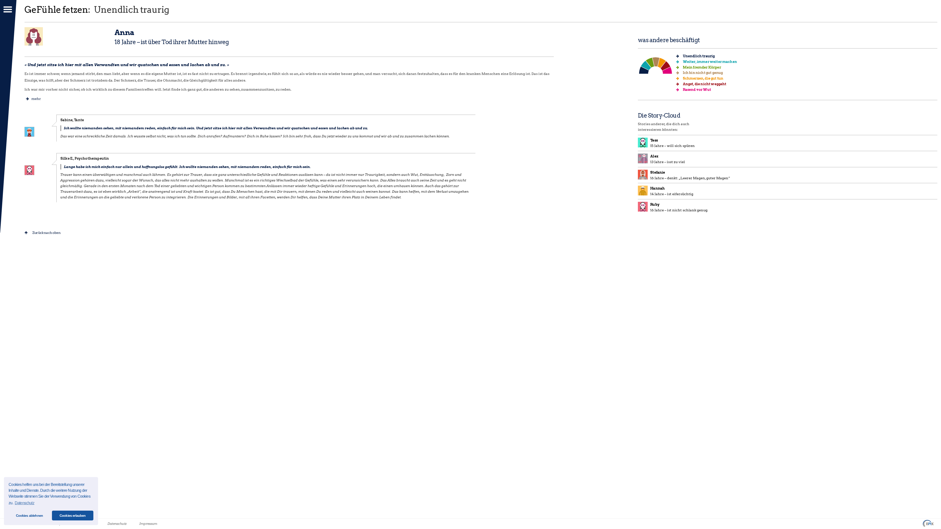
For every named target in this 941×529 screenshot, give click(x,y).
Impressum (148, 524)
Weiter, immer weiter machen (709, 62)
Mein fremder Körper (701, 67)
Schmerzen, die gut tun (702, 78)
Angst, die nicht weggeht (704, 84)
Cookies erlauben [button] (73, 515)
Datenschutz (116, 524)
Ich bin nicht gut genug (702, 73)
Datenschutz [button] (24, 503)
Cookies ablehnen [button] (29, 515)
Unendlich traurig (698, 56)
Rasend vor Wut (696, 90)
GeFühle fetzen (56, 9)
